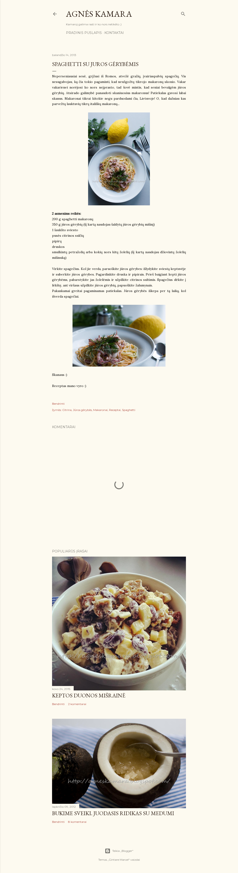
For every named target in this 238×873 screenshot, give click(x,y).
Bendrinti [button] (58, 403)
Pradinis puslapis (84, 33)
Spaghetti (128, 410)
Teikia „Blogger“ (122, 851)
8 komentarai (77, 822)
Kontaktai (114, 33)
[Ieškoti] (183, 12)
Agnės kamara (99, 13)
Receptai (115, 410)
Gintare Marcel (119, 859)
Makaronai (100, 410)
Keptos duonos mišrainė (89, 695)
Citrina (67, 410)
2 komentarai (77, 704)
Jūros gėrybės (82, 410)
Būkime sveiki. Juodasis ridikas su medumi (113, 813)
